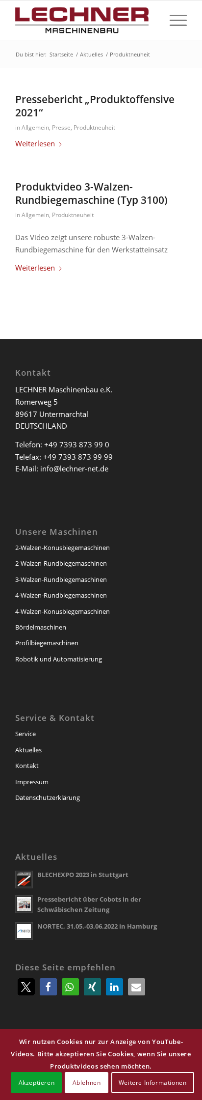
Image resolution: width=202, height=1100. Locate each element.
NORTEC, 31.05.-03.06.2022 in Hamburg (97, 926)
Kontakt (27, 765)
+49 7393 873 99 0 (76, 444)
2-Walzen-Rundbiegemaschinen (61, 563)
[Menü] (173, 20)
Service (25, 733)
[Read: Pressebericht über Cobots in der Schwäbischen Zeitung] (24, 904)
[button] (26, 986)
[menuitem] (173, 20)
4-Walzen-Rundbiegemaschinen (61, 595)
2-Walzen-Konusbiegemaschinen (62, 547)
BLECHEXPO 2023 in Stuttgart (82, 874)
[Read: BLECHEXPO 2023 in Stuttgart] (24, 879)
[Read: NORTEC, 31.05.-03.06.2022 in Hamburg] (24, 931)
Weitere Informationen (153, 1082)
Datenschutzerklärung (47, 797)
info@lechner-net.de (74, 468)
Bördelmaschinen (40, 627)
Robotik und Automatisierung (58, 659)
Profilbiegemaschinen (46, 642)
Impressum (32, 781)
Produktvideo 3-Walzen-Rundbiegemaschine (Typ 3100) (91, 193)
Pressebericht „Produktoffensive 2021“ (95, 105)
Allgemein (35, 127)
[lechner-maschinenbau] (83, 20)
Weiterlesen (35, 143)
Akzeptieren (37, 1082)
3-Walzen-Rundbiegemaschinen (61, 579)
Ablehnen (87, 1082)
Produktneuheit (94, 127)
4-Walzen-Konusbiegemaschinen (62, 611)
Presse (61, 127)
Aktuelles (28, 749)
